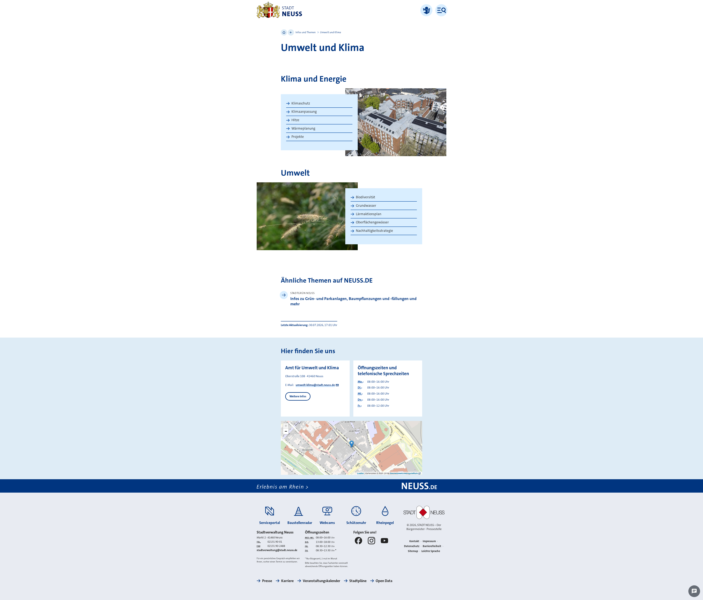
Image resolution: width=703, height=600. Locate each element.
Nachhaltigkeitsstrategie (374, 230)
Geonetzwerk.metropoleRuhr (404, 473)
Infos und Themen (305, 32)
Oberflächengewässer (372, 222)
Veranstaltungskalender (321, 580)
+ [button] (286, 426)
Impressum (429, 541)
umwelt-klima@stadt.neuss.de (315, 385)
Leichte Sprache (430, 551)
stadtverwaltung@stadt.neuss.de (277, 550)
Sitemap (413, 551)
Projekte (297, 136)
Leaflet (360, 473)
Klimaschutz (300, 103)
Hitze (295, 120)
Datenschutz (411, 546)
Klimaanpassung (304, 111)
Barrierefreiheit (432, 546)
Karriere (287, 580)
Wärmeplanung (303, 128)
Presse (267, 580)
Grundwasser (366, 205)
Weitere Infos (297, 396)
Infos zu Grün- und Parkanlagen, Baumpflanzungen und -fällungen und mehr (353, 301)
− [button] (286, 431)
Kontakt (414, 541)
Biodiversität (365, 197)
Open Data (384, 580)
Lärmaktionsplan (368, 214)
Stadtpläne (358, 580)
